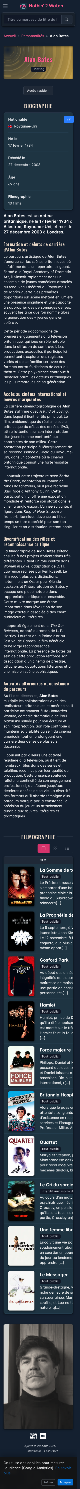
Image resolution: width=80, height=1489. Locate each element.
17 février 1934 (20, 145)
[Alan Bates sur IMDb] (43, 1435)
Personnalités (32, 36)
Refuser (48, 1482)
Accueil (10, 36)
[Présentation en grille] (55, 848)
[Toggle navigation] (5, 6)
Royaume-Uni (25, 126)
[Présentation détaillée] (44, 848)
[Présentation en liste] (67, 848)
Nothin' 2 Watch (45, 5)
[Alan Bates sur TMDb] (33, 1435)
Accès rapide (37, 90)
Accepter (65, 1482)
